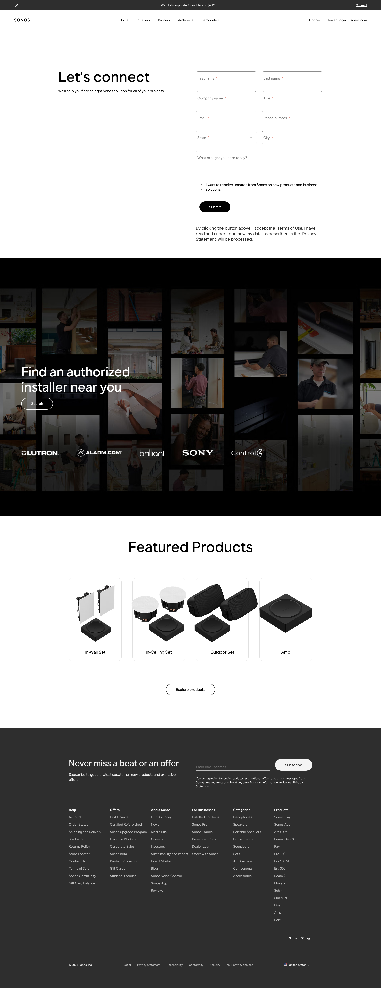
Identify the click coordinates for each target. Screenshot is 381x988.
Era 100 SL (282, 861)
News (155, 824)
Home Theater (244, 839)
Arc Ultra (280, 832)
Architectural (243, 861)
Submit (215, 207)
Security (215, 965)
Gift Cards (117, 868)
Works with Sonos (205, 854)
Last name (273, 78)
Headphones (242, 817)
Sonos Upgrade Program (128, 832)
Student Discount (123, 876)
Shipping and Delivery (85, 832)
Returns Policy (79, 846)
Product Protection (124, 861)
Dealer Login (201, 846)
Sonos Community (82, 876)
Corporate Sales (122, 846)
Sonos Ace (282, 824)
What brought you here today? (222, 157)
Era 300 (279, 868)
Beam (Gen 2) (284, 839)
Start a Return (79, 839)
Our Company (161, 817)
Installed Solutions (205, 817)
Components (243, 868)
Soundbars (241, 846)
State (203, 137)
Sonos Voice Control (166, 876)
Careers (157, 839)
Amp (277, 912)
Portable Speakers (247, 832)
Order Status (78, 824)
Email (203, 118)
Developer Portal (204, 839)
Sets (236, 854)
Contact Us (77, 861)
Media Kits (159, 832)
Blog (154, 868)
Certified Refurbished (126, 824)
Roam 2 (279, 876)
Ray (277, 846)
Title (268, 98)
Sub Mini (280, 898)
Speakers (240, 824)
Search (37, 403)
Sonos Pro (199, 824)
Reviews (157, 890)
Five (277, 905)
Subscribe (293, 765)
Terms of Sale (79, 868)
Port (277, 920)
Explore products (190, 689)
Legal (127, 965)
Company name (211, 98)
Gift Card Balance (82, 883)
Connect (361, 5)
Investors (158, 846)
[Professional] (22, 20)
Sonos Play (282, 817)
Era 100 (279, 854)
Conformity (196, 965)
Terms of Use (289, 228)
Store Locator (79, 854)
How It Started (161, 861)
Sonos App (159, 883)
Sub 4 (278, 890)
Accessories (242, 876)
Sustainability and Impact (169, 854)
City (268, 137)
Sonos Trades (202, 832)
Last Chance (119, 817)
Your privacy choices (239, 965)
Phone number (276, 118)
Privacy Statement (148, 965)
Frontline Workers (123, 839)
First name (207, 78)
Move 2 (279, 883)
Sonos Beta (118, 854)
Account (75, 817)
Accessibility (175, 965)
